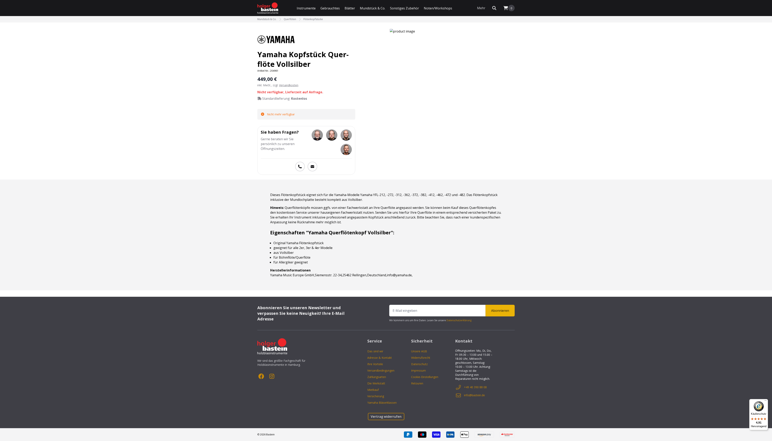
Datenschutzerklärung (459, 320)
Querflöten (290, 19)
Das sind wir (375, 351)
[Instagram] (272, 376)
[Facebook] (261, 376)
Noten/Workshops (438, 8)
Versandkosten (288, 85)
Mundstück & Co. (372, 8)
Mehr (481, 8)
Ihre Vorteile (375, 364)
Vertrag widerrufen (386, 416)
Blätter (350, 8)
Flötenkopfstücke (313, 19)
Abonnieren (500, 310)
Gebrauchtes (330, 8)
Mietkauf (373, 390)
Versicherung (375, 396)
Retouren (417, 383)
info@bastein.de (474, 395)
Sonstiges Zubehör (404, 8)
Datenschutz (419, 364)
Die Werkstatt (376, 383)
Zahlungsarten (376, 377)
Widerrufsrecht (420, 358)
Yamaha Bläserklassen (382, 402)
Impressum (418, 370)
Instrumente (306, 8)
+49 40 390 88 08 (475, 387)
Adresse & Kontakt (379, 358)
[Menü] (765, 401)
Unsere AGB (419, 351)
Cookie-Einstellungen (424, 377)
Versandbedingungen (380, 370)
